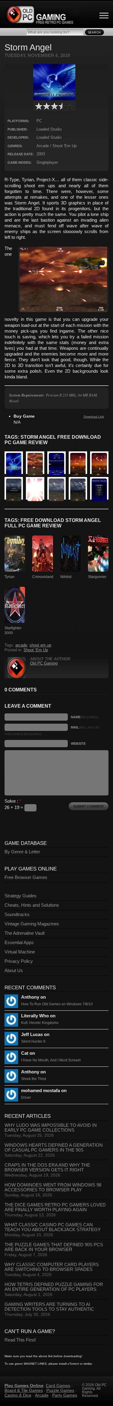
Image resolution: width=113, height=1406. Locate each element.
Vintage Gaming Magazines (32, 923)
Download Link (93, 416)
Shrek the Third (33, 1079)
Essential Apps (19, 942)
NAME (84, 717)
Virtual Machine (20, 951)
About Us (14, 970)
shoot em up (40, 645)
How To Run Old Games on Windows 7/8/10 (57, 1004)
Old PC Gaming (44, 663)
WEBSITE (78, 743)
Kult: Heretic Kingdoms (39, 1023)
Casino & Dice (18, 1395)
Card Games (58, 1385)
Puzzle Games (60, 1390)
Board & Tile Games (24, 1390)
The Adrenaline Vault (25, 933)
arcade (21, 645)
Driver (26, 1097)
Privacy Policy (19, 961)
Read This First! (20, 1340)
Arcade (42, 1395)
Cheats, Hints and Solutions (32, 905)
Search (94, 32)
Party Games (64, 1395)
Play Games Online (24, 1385)
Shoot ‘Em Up (36, 650)
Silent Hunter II (33, 1041)
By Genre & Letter (22, 851)
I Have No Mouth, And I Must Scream (51, 1060)
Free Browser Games (26, 877)
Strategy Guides (20, 895)
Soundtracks (17, 914)
